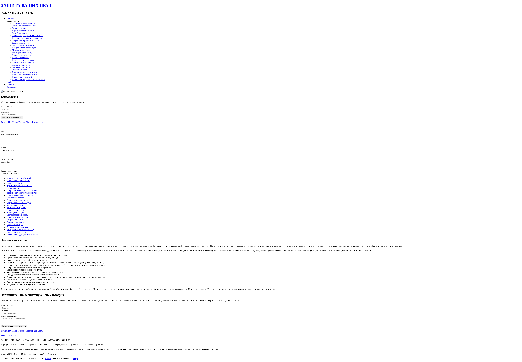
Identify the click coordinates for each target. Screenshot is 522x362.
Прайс (9, 82)
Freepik (48, 358)
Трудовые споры (19, 28)
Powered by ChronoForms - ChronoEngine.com (22, 122)
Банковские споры (20, 43)
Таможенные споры (21, 67)
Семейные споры (20, 33)
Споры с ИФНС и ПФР (23, 62)
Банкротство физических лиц (25, 74)
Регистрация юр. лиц (22, 52)
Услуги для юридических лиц (25, 40)
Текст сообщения (9, 316)
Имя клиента (7, 106)
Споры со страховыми (22, 55)
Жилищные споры (20, 57)
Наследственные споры (23, 60)
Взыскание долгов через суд (25, 72)
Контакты (11, 87)
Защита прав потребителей (24, 23)
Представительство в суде (24, 48)
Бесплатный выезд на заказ (13, 335)
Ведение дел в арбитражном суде (27, 38)
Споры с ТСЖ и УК (21, 65)
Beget (75, 358)
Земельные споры (20, 70)
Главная (10, 18)
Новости (11, 84)
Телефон (5, 112)
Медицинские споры (21, 50)
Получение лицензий (22, 77)
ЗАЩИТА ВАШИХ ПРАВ (26, 5)
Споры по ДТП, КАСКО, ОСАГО (28, 35)
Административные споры (24, 30)
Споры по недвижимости (24, 26)
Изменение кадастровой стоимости (28, 79)
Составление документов (23, 45)
